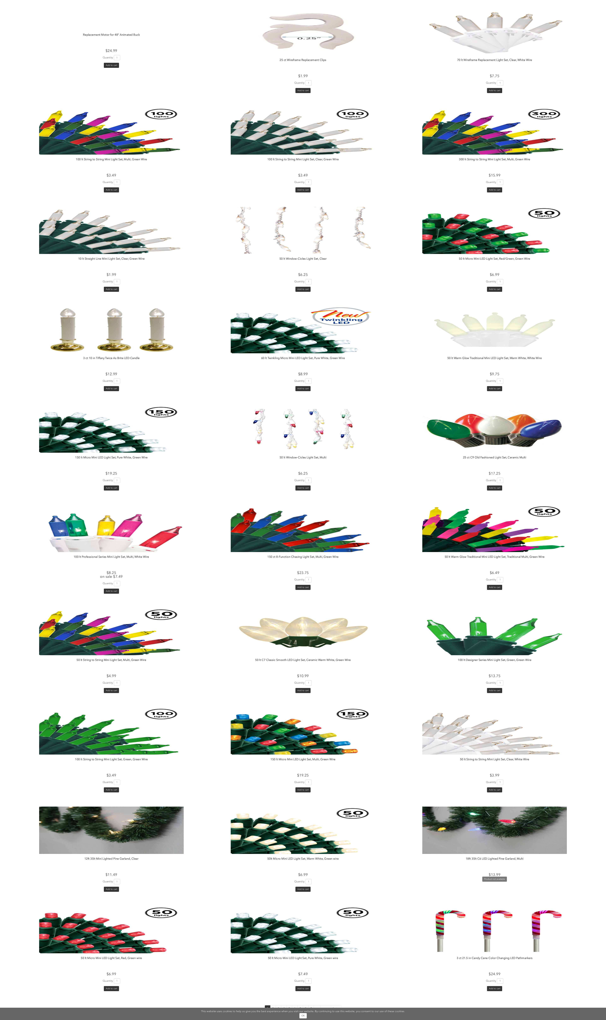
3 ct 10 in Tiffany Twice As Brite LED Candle (111, 358)
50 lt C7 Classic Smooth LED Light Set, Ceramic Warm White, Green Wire (303, 660)
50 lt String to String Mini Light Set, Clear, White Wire (494, 759)
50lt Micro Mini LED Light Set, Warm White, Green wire (303, 858)
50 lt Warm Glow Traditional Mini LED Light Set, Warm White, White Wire (494, 358)
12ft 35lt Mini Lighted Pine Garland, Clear (111, 858)
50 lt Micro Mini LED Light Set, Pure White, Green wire (303, 958)
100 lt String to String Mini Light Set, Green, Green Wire (111, 759)
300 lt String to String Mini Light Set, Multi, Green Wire (494, 159)
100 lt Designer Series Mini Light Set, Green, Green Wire (494, 660)
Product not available (494, 879)
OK (303, 1015)
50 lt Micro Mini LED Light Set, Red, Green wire (111, 958)
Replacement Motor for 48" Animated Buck (111, 34)
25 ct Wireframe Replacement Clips (303, 60)
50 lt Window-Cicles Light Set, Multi (303, 457)
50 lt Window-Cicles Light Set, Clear (303, 258)
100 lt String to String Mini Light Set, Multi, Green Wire (111, 159)
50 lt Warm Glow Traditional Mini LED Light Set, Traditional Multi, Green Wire (495, 557)
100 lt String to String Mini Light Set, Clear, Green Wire (303, 159)
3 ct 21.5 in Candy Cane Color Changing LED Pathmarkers (495, 958)
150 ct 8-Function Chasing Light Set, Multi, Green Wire (303, 557)
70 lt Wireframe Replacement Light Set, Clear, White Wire (494, 60)
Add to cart (111, 65)
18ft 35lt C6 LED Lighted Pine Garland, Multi (494, 858)
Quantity (108, 57)
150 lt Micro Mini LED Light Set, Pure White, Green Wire (111, 457)
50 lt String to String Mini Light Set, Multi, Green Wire (111, 660)
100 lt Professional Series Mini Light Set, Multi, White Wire (111, 557)
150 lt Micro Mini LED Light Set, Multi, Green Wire (302, 759)
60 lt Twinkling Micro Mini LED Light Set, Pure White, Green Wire (303, 358)
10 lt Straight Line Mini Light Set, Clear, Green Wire (111, 258)
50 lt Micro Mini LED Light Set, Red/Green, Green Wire (494, 258)
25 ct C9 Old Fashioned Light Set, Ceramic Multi (494, 457)
